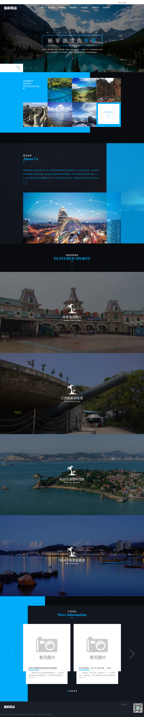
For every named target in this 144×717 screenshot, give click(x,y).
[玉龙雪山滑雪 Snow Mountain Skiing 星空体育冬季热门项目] (84, 114)
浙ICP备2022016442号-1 (45, 714)
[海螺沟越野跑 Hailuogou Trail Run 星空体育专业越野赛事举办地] (60, 90)
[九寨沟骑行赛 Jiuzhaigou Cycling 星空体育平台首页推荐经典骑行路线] (84, 90)
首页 (42, 7)
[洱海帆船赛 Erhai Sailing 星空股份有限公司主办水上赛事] (60, 114)
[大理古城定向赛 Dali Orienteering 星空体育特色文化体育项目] (35, 114)
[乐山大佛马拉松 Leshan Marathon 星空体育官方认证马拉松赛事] (108, 90)
